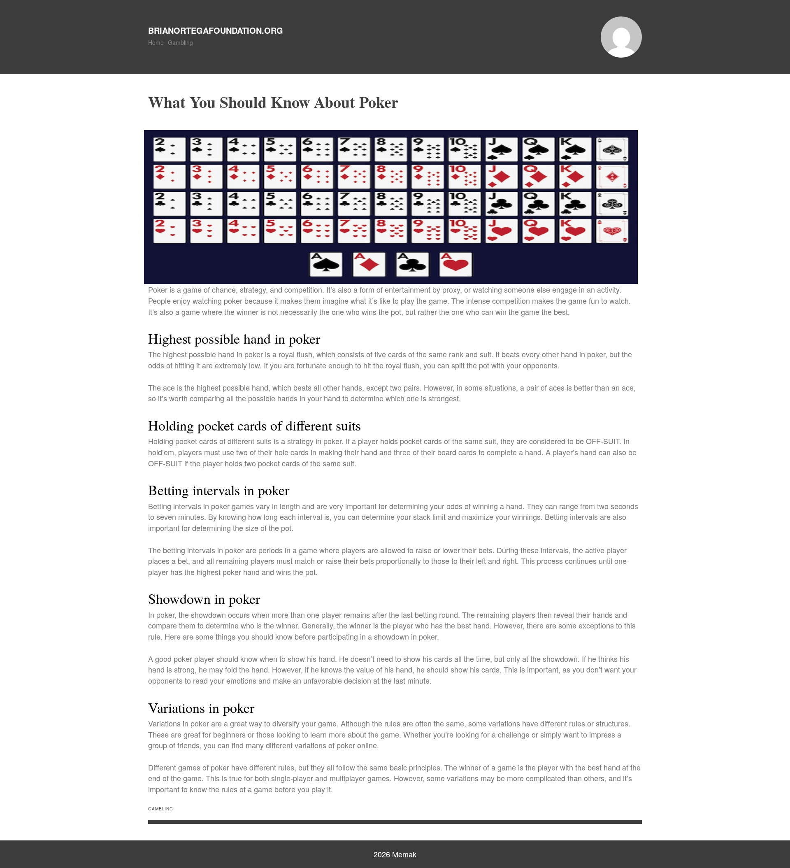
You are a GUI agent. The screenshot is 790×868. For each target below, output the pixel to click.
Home (156, 42)
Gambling (180, 42)
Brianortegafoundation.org (215, 30)
